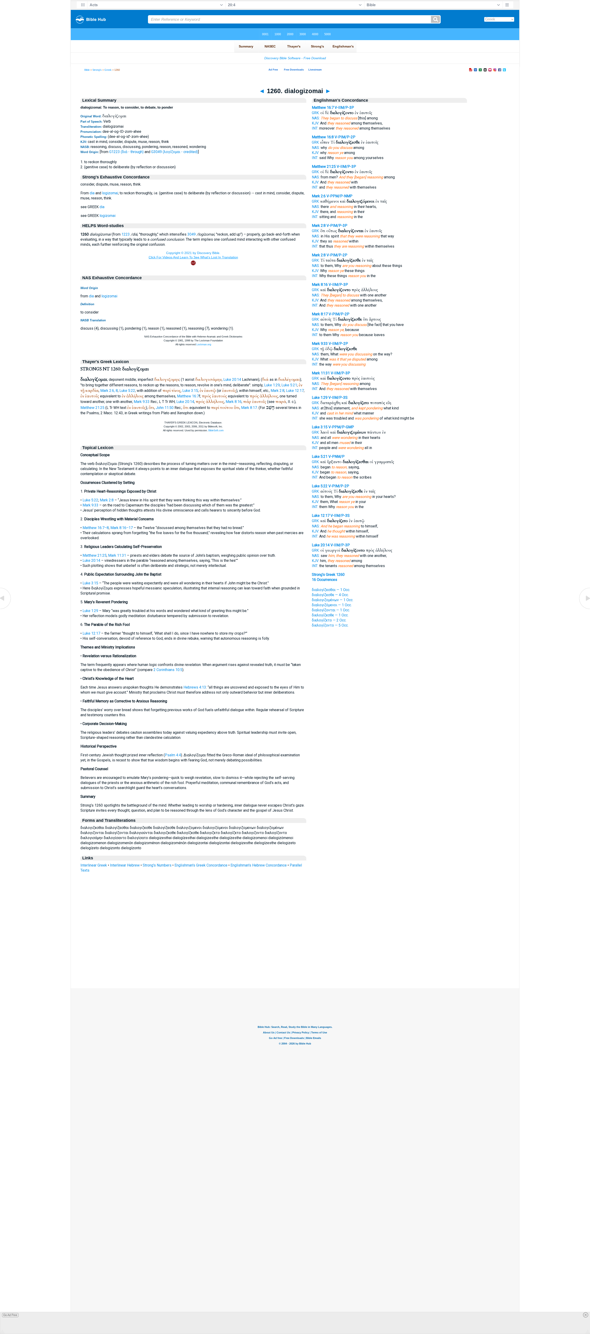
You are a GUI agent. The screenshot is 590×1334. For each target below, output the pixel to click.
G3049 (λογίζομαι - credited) (174, 152)
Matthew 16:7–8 (96, 528)
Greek (108, 69)
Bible (87, 69)
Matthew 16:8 (323, 137)
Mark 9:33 (142, 401)
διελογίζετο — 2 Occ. (329, 620)
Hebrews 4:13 (194, 687)
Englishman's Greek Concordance (200, 865)
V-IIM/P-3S (338, 397)
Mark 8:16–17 (121, 528)
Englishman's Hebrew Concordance (258, 865)
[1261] (584, 608)
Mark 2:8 (277, 390)
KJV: (315, 123)
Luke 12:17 (295, 390)
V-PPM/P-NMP (339, 196)
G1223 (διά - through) (126, 152)
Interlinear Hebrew (125, 865)
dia (92, 193)
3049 (191, 234)
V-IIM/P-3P (344, 107)
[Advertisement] (295, 960)
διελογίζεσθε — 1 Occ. (330, 615)
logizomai (110, 193)
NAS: (316, 118)
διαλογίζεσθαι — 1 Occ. (331, 590)
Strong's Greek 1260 (328, 574)
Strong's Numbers (157, 865)
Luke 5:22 (127, 390)
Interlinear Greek (93, 865)
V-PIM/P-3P (337, 225)
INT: (315, 128)
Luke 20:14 (232, 379)
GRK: (315, 113)
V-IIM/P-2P (338, 343)
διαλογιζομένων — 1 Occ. (332, 600)
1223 (125, 234)
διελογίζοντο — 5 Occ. (330, 625)
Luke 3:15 (190, 390)
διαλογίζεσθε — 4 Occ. (330, 595)
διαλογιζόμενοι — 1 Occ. (332, 605)
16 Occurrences (324, 579)
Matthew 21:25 (92, 407)
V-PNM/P (336, 456)
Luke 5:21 (289, 385)
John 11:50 (165, 407)
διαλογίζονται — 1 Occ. (331, 610)
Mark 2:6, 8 (109, 390)
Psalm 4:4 (173, 755)
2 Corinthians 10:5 (167, 670)
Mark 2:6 (319, 196)
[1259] (6, 608)
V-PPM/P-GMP (341, 427)
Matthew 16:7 (188, 396)
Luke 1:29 (272, 385)
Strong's (97, 69)
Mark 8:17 (249, 407)
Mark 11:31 (117, 555)
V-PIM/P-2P (345, 137)
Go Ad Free (10, 1315)
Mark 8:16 (234, 401)
